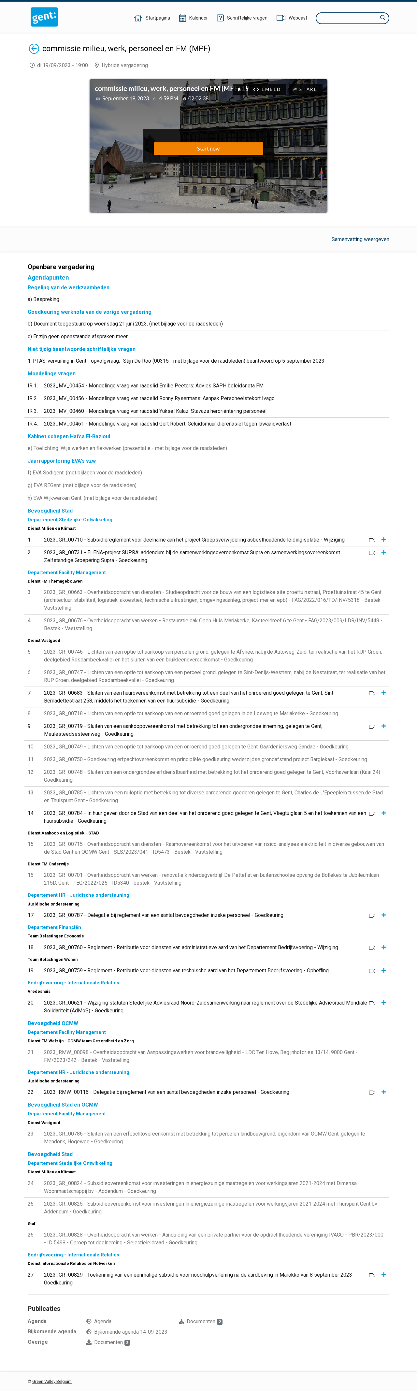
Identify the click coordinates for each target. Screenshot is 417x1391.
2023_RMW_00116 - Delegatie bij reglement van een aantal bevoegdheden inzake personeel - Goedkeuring (166, 1092)
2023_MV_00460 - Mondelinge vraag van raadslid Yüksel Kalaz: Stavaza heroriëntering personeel (155, 411)
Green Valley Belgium (52, 1381)
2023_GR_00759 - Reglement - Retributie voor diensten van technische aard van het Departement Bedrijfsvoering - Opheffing (186, 970)
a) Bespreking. (44, 299)
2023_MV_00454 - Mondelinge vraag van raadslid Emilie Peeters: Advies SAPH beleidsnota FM (154, 386)
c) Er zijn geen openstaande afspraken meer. (78, 336)
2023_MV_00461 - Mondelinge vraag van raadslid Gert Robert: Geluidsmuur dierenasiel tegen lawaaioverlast (167, 424)
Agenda (102, 1321)
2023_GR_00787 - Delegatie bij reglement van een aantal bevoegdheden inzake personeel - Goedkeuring (163, 915)
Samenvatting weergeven (360, 239)
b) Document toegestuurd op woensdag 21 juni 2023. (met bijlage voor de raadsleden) (125, 324)
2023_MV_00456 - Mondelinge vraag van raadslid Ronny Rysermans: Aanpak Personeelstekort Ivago (159, 398)
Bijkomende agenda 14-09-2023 (130, 1332)
